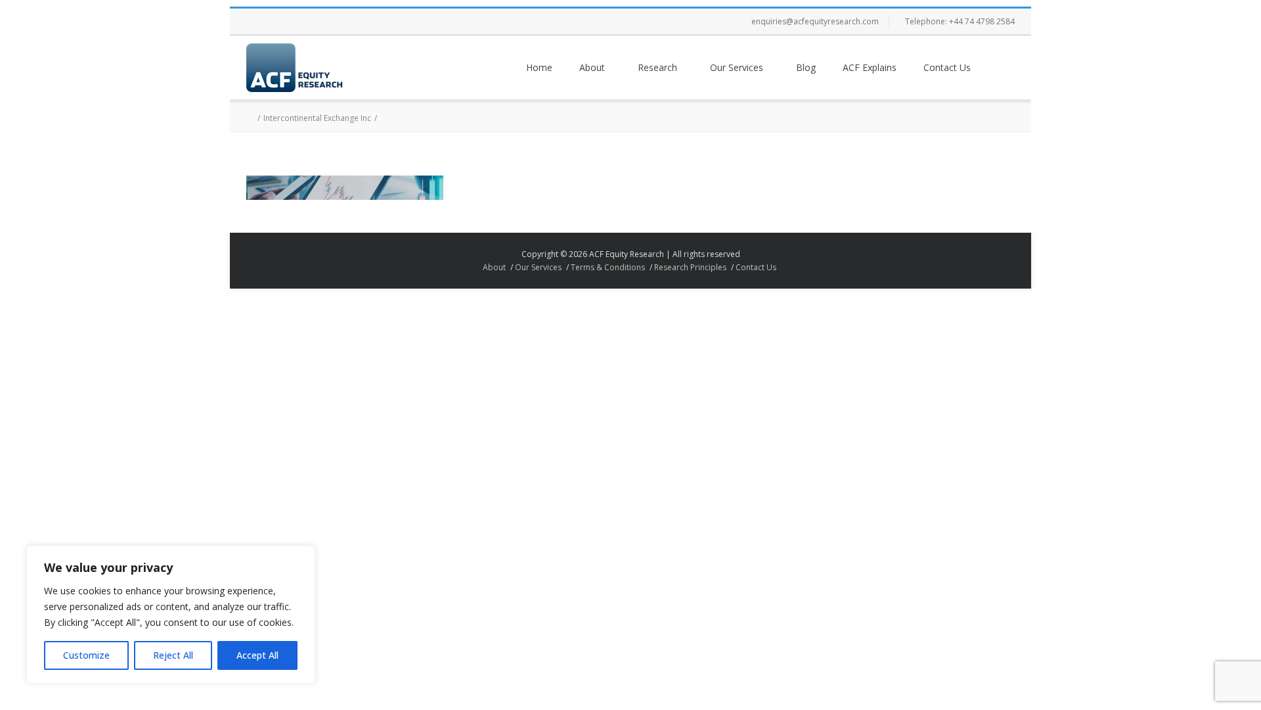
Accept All (257, 655)
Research (657, 67)
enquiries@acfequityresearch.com (815, 21)
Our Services (736, 67)
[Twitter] (286, 22)
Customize (86, 655)
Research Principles (690, 267)
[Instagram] (312, 22)
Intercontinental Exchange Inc (317, 118)
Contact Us (947, 67)
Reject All (173, 655)
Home (539, 67)
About (592, 67)
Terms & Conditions (608, 267)
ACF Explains (869, 67)
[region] (170, 615)
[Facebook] (259, 22)
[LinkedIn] (338, 22)
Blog (806, 67)
